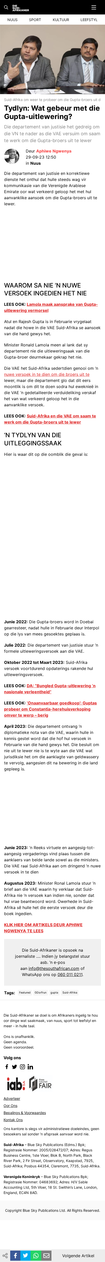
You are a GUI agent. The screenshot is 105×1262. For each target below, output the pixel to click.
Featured (25, 992)
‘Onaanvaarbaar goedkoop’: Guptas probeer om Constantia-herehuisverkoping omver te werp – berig (50, 709)
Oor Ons (10, 1105)
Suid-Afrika (69, 992)
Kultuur (61, 20)
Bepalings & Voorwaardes (25, 1112)
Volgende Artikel (78, 1255)
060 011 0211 (70, 974)
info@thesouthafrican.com (54, 968)
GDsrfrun (40, 992)
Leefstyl (89, 20)
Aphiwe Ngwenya (53, 151)
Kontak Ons (13, 1120)
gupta (54, 992)
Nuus (12, 20)
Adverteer (12, 1098)
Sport (35, 20)
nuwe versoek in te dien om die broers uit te (46, 374)
